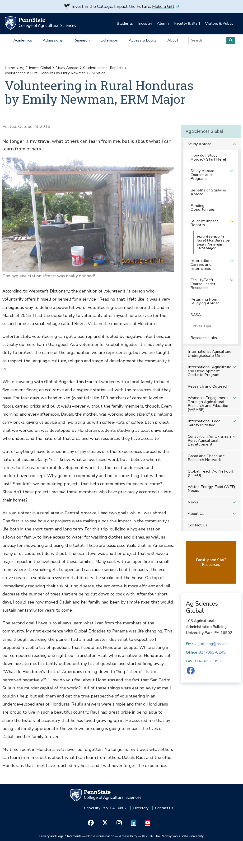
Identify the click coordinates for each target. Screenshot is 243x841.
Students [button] (125, 23)
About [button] (172, 40)
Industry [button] (145, 23)
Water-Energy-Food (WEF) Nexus (211, 488)
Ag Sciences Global (35, 67)
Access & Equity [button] (143, 40)
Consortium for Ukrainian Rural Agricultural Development (209, 440)
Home (10, 67)
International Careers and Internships (202, 264)
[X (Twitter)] (105, 823)
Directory (141, 808)
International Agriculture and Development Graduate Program (209, 370)
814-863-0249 (212, 652)
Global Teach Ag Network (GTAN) (211, 473)
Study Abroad (67, 67)
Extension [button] (109, 40)
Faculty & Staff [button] (187, 23)
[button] (234, 144)
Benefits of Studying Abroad (208, 192)
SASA (196, 314)
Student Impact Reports (103, 67)
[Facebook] (191, 672)
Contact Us (197, 525)
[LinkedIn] (133, 823)
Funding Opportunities (203, 207)
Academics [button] (22, 40)
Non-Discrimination (100, 836)
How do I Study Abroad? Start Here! (208, 157)
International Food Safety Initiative (204, 423)
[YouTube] (147, 823)
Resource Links (204, 337)
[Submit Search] (230, 40)
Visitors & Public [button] (219, 23)
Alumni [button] (163, 23)
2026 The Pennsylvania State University (173, 836)
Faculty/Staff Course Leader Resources (203, 283)
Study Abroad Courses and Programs (202, 174)
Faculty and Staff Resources (211, 562)
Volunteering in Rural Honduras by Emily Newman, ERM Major (213, 242)
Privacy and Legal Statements (60, 836)
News (193, 502)
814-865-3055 (207, 661)
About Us (196, 513)
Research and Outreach (208, 386)
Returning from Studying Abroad (205, 301)
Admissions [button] (53, 40)
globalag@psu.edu (213, 643)
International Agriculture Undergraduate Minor (209, 353)
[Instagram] (119, 823)
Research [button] (81, 40)
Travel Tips (201, 326)
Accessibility (128, 836)
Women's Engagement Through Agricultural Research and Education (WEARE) (208, 403)
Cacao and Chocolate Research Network (206, 458)
